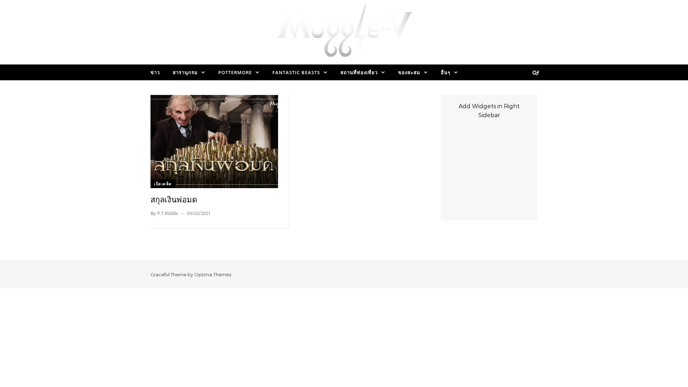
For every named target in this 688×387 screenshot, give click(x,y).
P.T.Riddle (167, 213)
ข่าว (155, 72)
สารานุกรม (185, 72)
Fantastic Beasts (296, 72)
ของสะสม (409, 72)
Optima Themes (212, 274)
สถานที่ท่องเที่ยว (359, 72)
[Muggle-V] (344, 34)
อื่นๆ (445, 72)
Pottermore (235, 72)
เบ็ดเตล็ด (163, 183)
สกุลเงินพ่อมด (173, 199)
